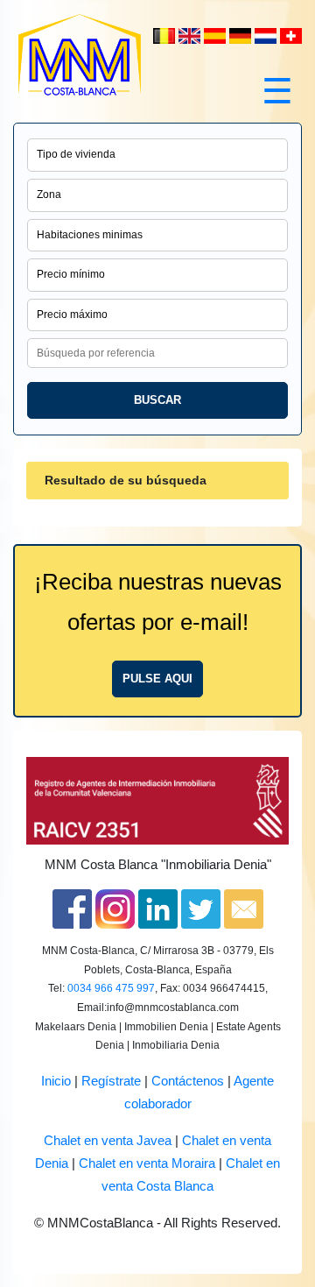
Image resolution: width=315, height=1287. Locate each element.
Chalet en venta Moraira (147, 1163)
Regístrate (111, 1081)
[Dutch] (165, 35)
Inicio (56, 1081)
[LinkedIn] (158, 909)
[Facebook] (72, 909)
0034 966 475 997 (111, 988)
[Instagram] (115, 909)
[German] (242, 35)
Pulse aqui (157, 678)
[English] (191, 35)
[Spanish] (216, 35)
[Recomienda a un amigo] (243, 909)
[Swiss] (291, 35)
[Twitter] (200, 909)
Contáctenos (187, 1081)
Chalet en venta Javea (108, 1141)
